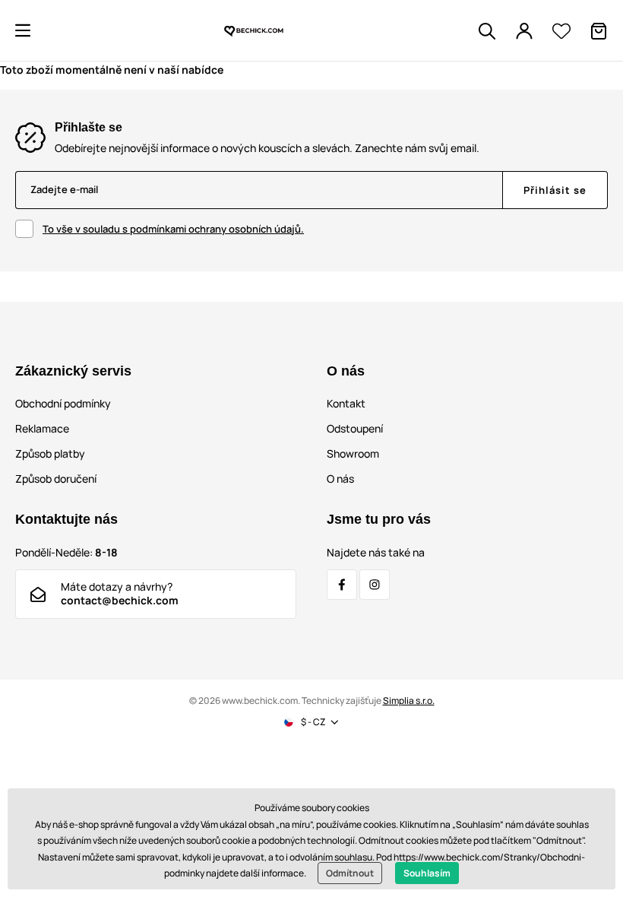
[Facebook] (342, 584)
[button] (22, 30)
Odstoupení (355, 428)
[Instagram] (374, 584)
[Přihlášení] (524, 31)
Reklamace (42, 428)
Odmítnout (350, 873)
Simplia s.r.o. (409, 700)
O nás (340, 478)
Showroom (353, 453)
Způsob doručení (55, 478)
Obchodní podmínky (63, 403)
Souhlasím (427, 873)
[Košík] (599, 31)
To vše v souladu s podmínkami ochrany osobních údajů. (173, 229)
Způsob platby (50, 453)
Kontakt (346, 403)
